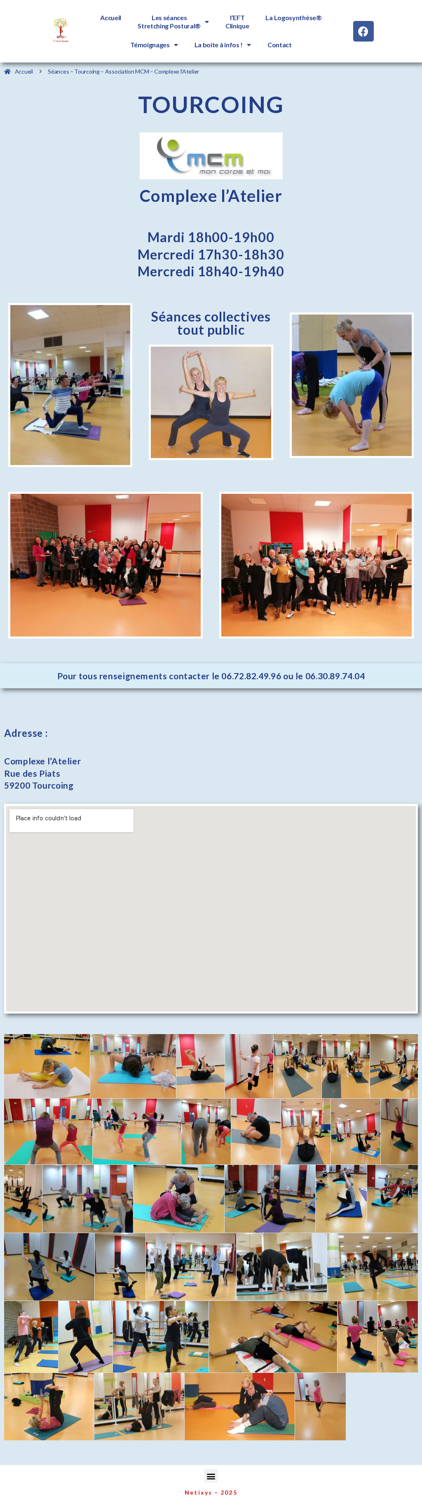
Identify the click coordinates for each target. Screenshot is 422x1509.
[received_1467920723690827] (394, 1066)
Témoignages (150, 45)
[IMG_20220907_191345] (137, 1131)
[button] (211, 1476)
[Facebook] (363, 31)
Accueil (110, 17)
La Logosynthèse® (293, 17)
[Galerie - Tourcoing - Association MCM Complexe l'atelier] (399, 1131)
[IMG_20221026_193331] (306, 1131)
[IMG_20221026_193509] (200, 1066)
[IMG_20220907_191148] (48, 1131)
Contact (279, 45)
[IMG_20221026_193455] (355, 1131)
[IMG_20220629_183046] (133, 1066)
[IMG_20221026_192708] (256, 1131)
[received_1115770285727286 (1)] (346, 1066)
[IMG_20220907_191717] (206, 1131)
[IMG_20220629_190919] (249, 1066)
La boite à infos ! (219, 45)
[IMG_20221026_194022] (47, 1066)
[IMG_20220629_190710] (320, 1406)
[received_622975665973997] (297, 1066)
